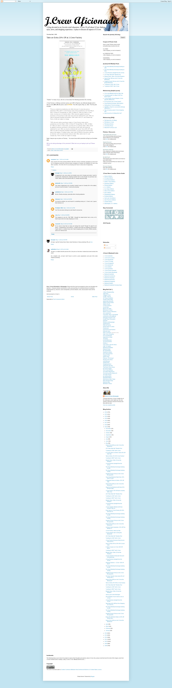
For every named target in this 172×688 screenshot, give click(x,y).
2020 (106, 416)
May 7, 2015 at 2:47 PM (67, 192)
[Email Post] (72, 148)
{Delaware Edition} (109, 183)
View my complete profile (109, 405)
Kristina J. (105, 343)
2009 (106, 643)
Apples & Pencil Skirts (108, 302)
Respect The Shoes (108, 359)
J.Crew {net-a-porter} (109, 257)
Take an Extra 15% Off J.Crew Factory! (115, 456)
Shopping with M (107, 364)
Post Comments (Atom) (58, 299)
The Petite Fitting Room (108, 371)
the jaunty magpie (107, 368)
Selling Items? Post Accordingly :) (112, 105)
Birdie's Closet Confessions (109, 311)
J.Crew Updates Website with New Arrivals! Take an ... (114, 507)
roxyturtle (53, 159)
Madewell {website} (109, 274)
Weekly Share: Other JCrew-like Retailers (114, 76)
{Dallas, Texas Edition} (109, 181)
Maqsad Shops (106, 349)
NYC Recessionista (108, 353)
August (108, 437)
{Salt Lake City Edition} (109, 198)
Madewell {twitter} (108, 283)
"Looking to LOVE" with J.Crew (111, 84)
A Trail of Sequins (107, 305)
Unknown (57, 199)
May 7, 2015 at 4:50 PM (61, 239)
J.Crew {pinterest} (108, 265)
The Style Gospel (107, 374)
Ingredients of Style (107, 337)
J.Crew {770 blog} (108, 261)
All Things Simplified (108, 298)
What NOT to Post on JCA (110, 127)
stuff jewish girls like (108, 365)
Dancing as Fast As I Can (109, 317)
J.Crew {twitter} (108, 267)
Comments (108, 248)
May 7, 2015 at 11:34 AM (62, 159)
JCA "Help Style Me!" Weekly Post (112, 74)
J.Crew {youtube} (108, 268)
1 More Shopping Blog (108, 292)
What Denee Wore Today (109, 379)
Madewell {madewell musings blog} (113, 285)
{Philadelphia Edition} (109, 194)
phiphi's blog (106, 356)
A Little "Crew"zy (107, 296)
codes (52, 150)
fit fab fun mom (106, 331)
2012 (106, 637)
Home (72, 296)
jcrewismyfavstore (107, 340)
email (55, 150)
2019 (106, 418)
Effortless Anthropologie (109, 322)
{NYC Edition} (107, 192)
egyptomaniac (106, 323)
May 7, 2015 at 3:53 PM (66, 199)
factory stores (60, 150)
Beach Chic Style (107, 308)
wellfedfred (58, 192)
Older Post (94, 296)
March (107, 626)
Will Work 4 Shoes (107, 383)
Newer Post (50, 296)
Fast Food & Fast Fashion (109, 329)
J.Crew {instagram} (109, 263)
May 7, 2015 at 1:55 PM (66, 183)
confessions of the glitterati (109, 316)
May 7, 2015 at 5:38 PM (63, 215)
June (107, 441)
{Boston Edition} (108, 176)
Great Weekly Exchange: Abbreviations (113, 103)
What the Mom (106, 382)
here (91, 242)
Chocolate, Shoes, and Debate (110, 314)
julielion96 (57, 183)
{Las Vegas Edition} (109, 189)
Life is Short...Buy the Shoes (110, 344)
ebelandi (105, 320)
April (107, 624)
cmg (56, 215)
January (108, 630)
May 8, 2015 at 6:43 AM (66, 223)
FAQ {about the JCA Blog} (110, 120)
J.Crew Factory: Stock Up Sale (113, 530)
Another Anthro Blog (108, 299)
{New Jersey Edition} (109, 190)
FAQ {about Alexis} (108, 124)
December (108, 428)
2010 (106, 641)
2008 (106, 645)
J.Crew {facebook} (108, 259)
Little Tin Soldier (107, 346)
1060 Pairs (105, 293)
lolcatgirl (57, 173)
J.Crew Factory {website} (110, 270)
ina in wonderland (107, 335)
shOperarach (106, 362)
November (108, 430)
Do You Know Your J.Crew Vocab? (112, 101)
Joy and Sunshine (107, 341)
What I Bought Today (108, 380)
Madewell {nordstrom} (109, 276)
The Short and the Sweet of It (110, 373)
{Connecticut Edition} (109, 180)
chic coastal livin (107, 313)
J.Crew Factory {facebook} (110, 272)
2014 (106, 633)
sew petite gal (106, 361)
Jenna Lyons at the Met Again (113, 594)
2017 (106, 422)
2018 (106, 420)
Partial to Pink (106, 355)
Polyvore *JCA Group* (108, 358)
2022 (106, 412)
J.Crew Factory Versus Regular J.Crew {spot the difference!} (113, 99)
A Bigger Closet (107, 295)
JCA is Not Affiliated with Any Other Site (113, 93)
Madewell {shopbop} (109, 277)
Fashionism (106, 328)
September (109, 435)
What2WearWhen (107, 377)
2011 (106, 639)
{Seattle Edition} (108, 201)
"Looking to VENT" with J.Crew (111, 86)
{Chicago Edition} (108, 178)
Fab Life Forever (107, 325)
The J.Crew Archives (108, 370)
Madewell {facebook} (109, 279)
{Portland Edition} (108, 196)
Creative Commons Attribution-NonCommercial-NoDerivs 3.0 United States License (81, 669)
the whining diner (107, 376)
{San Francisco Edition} (110, 200)
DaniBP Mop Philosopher (109, 319)
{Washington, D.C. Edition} (110, 203)
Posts (106, 245)
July (107, 439)
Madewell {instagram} (109, 281)
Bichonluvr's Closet (107, 310)
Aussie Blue (106, 307)
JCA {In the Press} (108, 125)
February (108, 628)
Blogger (92, 676)
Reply (52, 167)
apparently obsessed (108, 301)
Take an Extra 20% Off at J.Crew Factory (115, 582)
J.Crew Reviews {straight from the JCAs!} (114, 72)
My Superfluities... (107, 350)
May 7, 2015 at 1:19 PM (65, 173)
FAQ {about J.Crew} (109, 122)
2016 (106, 424)
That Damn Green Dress (109, 367)
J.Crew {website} (108, 256)
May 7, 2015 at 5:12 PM (69, 208)
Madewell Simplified (108, 347)
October (108, 432)
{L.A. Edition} (107, 187)
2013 (106, 635)
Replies (54, 170)
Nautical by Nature (107, 352)
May (107, 443)
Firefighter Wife (59, 208)
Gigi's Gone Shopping (108, 334)
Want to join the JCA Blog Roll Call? (113, 113)
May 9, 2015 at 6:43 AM (62, 249)
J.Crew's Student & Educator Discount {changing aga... (115, 556)
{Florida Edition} (108, 185)
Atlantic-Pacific (106, 304)
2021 (106, 414)
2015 (106, 426)
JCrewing (105, 338)
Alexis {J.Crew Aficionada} (112, 396)
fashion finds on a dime (108, 326)
